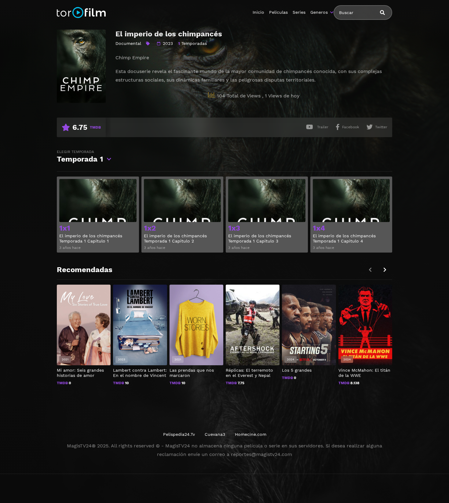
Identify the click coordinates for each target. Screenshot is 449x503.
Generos (319, 12)
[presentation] (385, 269)
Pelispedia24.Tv (179, 434)
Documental (128, 43)
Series (299, 12)
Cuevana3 (215, 434)
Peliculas (278, 12)
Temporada (80, 156)
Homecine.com (250, 434)
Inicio (258, 12)
